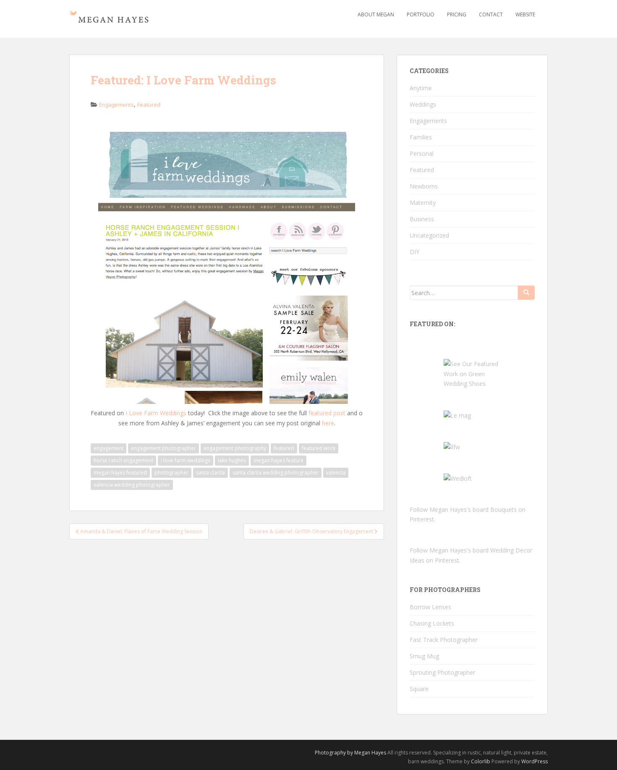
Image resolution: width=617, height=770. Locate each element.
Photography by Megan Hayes (350, 752)
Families (421, 137)
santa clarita (210, 472)
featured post (326, 413)
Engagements (116, 104)
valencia (335, 472)
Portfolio (420, 14)
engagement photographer (163, 448)
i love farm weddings (185, 460)
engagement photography (235, 448)
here (328, 423)
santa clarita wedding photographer (276, 472)
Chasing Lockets (432, 623)
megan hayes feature (278, 460)
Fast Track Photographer (444, 640)
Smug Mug (424, 656)
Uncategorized (429, 235)
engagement (108, 448)
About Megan (376, 14)
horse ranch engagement (123, 460)
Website (525, 14)
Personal (422, 153)
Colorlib (480, 761)
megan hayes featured (120, 472)
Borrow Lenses (430, 607)
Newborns (424, 186)
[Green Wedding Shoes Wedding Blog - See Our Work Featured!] (472, 373)
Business (422, 219)
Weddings (423, 104)
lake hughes (232, 460)
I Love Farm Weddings (155, 413)
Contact (491, 14)
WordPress (534, 761)
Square (419, 689)
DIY (414, 252)
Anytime (421, 88)
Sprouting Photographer (442, 672)
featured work (318, 448)
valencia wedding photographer (132, 484)
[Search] (526, 292)
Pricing (456, 14)
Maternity (423, 203)
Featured (148, 104)
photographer (171, 472)
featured (284, 448)
